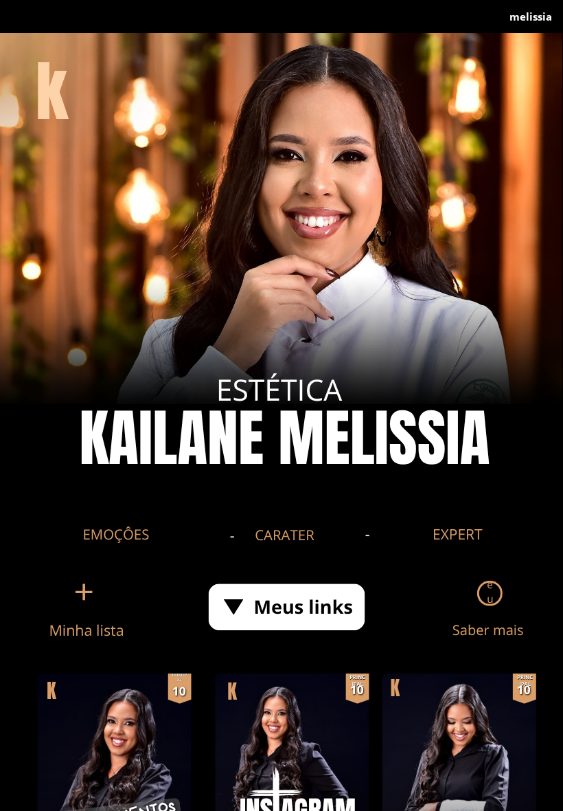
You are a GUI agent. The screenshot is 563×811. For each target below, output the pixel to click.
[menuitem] (530, 17)
